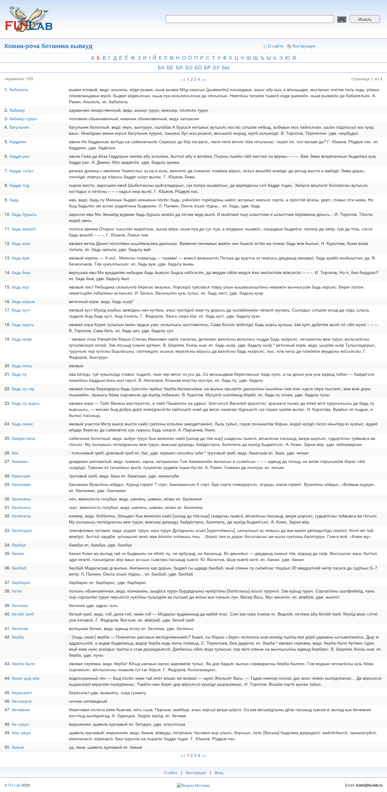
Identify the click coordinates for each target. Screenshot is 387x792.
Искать (365, 19)
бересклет (22, 692)
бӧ (198, 67)
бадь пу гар (23, 388)
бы (225, 67)
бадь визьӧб (24, 229)
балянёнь (21, 499)
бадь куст (21, 310)
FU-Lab (14, 784)
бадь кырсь (23, 324)
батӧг (17, 591)
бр (207, 67)
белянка (20, 628)
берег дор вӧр (26, 678)
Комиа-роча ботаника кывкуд (49, 45)
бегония (20, 605)
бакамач (20, 461)
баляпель (21, 516)
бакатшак (21, 476)
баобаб (19, 568)
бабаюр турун (23, 118)
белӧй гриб (23, 614)
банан (18, 553)
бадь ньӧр (22, 339)
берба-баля (23, 663)
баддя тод (19, 185)
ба (161, 67)
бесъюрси (22, 701)
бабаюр (17, 110)
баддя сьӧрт (21, 170)
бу (216, 67)
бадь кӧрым (23, 301)
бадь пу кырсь (26, 403)
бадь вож (21, 243)
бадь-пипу (22, 365)
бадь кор (20, 287)
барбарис (21, 582)
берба (18, 637)
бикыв (18, 747)
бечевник (21, 709)
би (179, 67)
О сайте (276, 46)
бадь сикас (22, 424)
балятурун (22, 530)
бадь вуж (20, 258)
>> (203, 79)
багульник (19, 127)
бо (188, 67)
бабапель (18, 89)
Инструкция (303, 46)
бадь (14, 199)
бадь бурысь (24, 214)
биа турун (21, 732)
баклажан (21, 484)
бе (170, 67)
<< (183, 79)
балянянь (21, 507)
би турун (20, 724)
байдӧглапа (23, 438)
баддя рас (19, 156)
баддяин (17, 141)
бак (15, 453)
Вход (219, 772)
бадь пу (19, 374)
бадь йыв (21, 272)
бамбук (19, 545)
